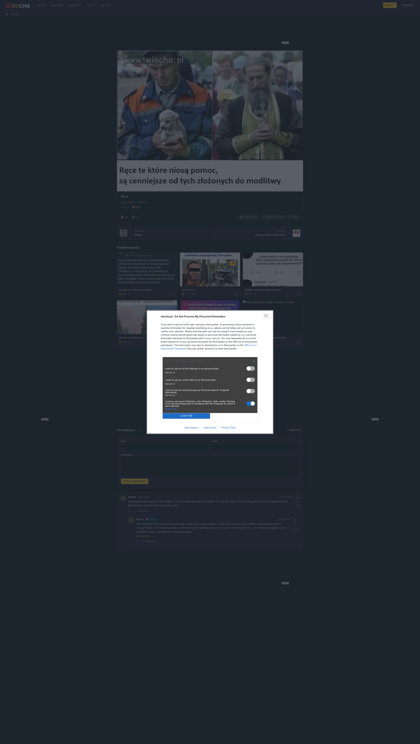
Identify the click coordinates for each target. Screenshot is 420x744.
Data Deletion (191, 427)
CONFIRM (186, 416)
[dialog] (210, 372)
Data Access (210, 427)
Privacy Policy (228, 427)
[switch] (250, 368)
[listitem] (210, 361)
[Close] (267, 317)
